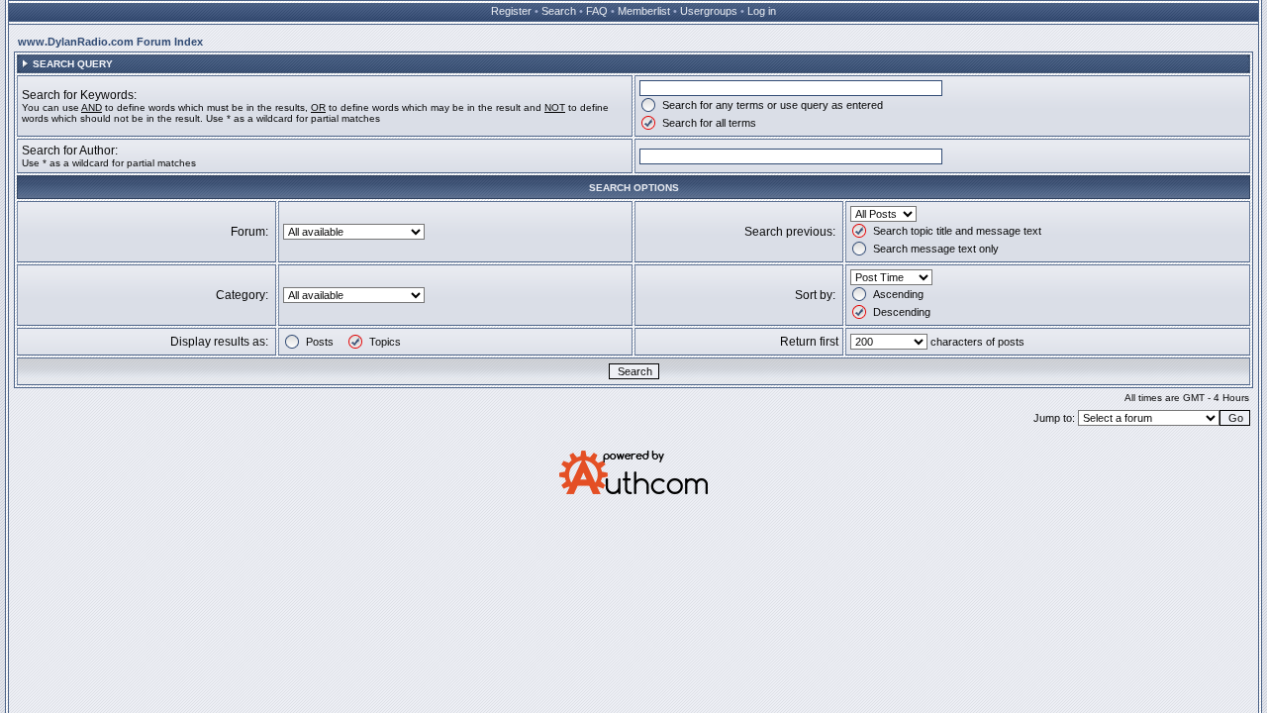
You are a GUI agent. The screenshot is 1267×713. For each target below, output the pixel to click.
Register (511, 11)
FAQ (597, 11)
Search (558, 11)
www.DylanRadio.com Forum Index (110, 42)
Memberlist (644, 11)
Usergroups (708, 11)
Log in (761, 11)
